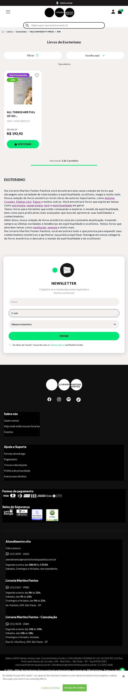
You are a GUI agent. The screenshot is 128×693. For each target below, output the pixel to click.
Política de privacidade (17, 470)
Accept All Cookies (74, 687)
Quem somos (11, 420)
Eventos (8, 431)
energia (52, 227)
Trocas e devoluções (15, 464)
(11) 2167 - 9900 (19, 587)
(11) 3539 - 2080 (19, 623)
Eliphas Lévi (24, 201)
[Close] (123, 676)
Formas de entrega (14, 453)
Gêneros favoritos (21, 324)
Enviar (64, 336)
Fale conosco (13, 548)
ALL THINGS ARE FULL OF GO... (21, 114)
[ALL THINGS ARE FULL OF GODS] (23, 90)
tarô (47, 205)
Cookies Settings (50, 687)
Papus (37, 201)
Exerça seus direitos (15, 476)
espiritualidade (62, 205)
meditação (39, 227)
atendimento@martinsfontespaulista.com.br (28, 559)
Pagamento (10, 459)
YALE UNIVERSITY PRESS (42, 31)
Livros (10, 31)
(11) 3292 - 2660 (19, 553)
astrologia (18, 205)
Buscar (27, 25)
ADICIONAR (24, 144)
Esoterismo (21, 31)
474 (58, 31)
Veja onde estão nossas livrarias (22, 426)
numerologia (35, 205)
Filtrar (30, 55)
